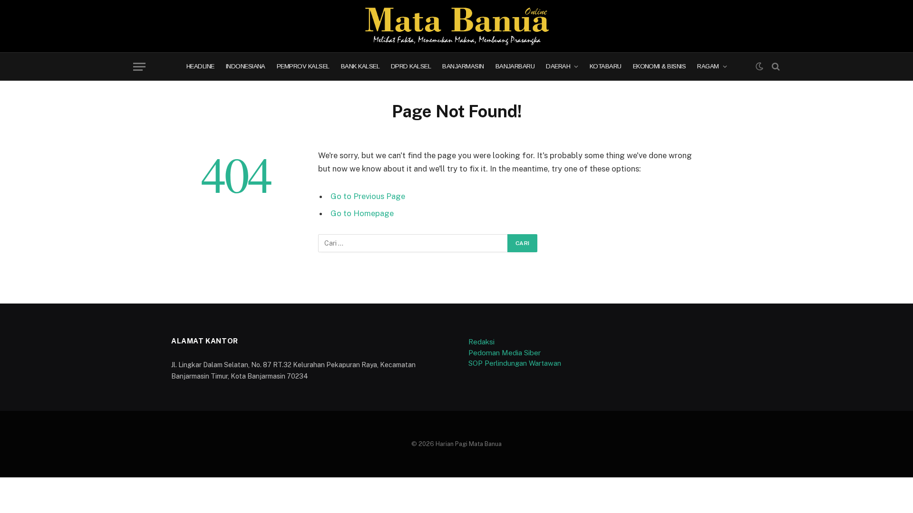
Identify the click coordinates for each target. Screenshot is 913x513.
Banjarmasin (463, 67)
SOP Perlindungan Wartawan (514, 363)
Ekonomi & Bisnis (659, 67)
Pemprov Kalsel (303, 67)
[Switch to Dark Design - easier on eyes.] (759, 66)
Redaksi (481, 342)
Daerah (558, 67)
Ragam (708, 67)
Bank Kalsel (360, 67)
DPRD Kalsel (411, 67)
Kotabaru (606, 67)
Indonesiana (245, 67)
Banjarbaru (515, 67)
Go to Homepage (362, 213)
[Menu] (139, 66)
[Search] (775, 66)
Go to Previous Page (367, 196)
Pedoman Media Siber (504, 353)
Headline (200, 67)
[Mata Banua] (456, 26)
